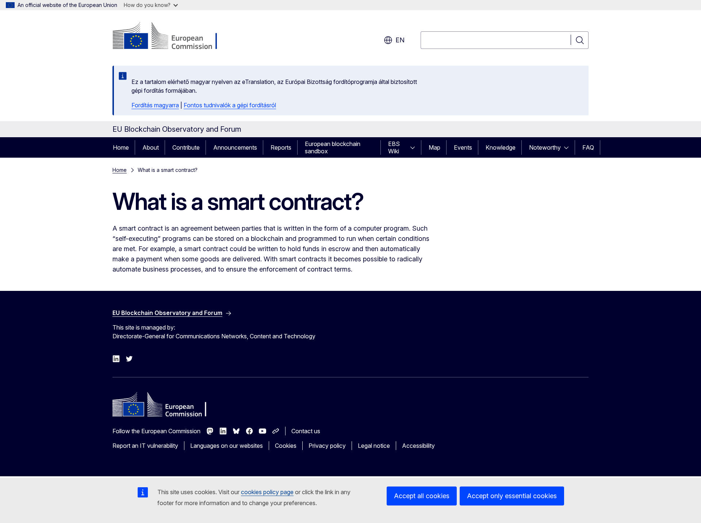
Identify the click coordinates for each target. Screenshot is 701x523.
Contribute (186, 147)
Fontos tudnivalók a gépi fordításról (230, 105)
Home (121, 147)
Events (463, 147)
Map (434, 147)
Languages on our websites (226, 445)
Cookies (285, 445)
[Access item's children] (415, 147)
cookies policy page (267, 492)
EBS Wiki (394, 147)
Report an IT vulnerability (145, 445)
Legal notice (374, 445)
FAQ (588, 147)
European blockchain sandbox (332, 147)
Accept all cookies (421, 496)
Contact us (305, 431)
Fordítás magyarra (155, 105)
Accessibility (418, 445)
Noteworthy (545, 147)
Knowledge (501, 147)
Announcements (235, 147)
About (150, 147)
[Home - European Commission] (171, 36)
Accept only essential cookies (512, 496)
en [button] (400, 40)
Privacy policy (327, 445)
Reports (281, 147)
